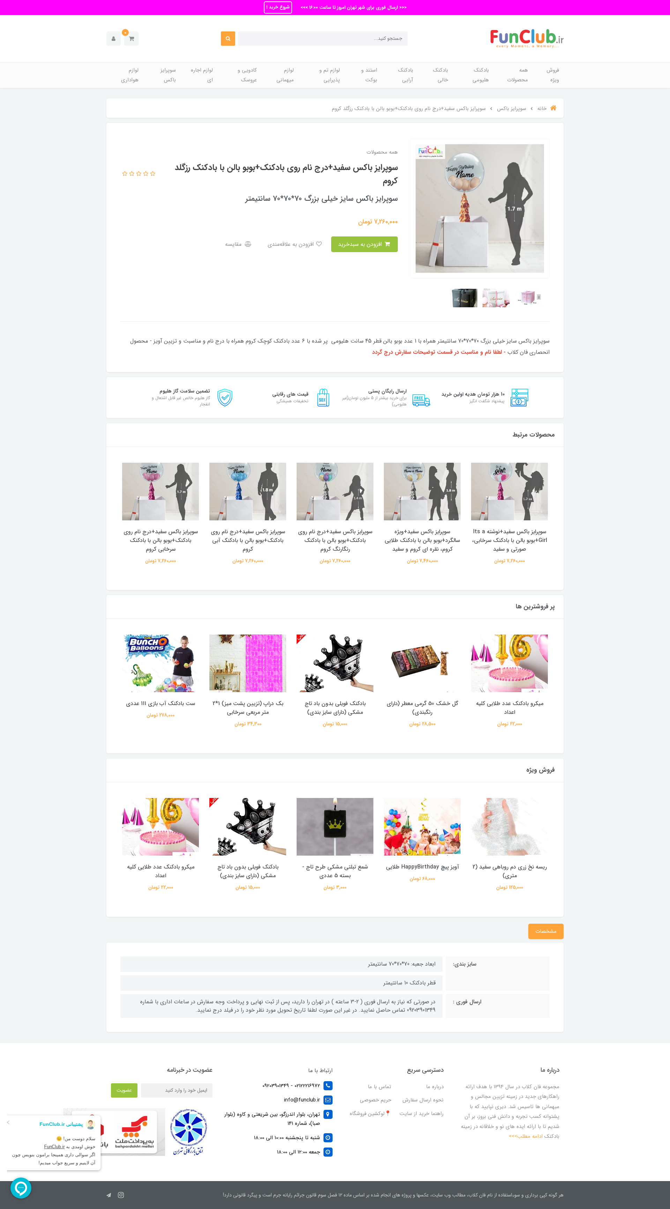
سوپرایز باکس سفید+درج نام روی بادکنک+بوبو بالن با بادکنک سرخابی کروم (161, 540)
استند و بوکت (369, 75)
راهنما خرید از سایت (422, 1113)
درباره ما (435, 1087)
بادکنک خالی (440, 75)
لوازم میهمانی (285, 75)
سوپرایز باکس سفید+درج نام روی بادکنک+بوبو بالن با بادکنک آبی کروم (248, 540)
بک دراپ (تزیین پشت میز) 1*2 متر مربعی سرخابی (248, 708)
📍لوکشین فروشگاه (370, 1113)
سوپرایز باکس (168, 75)
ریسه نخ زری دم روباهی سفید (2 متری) (509, 871)
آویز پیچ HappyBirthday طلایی (422, 867)
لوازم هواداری (130, 75)
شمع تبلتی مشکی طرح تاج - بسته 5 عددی (335, 871)
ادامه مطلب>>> (526, 1136)
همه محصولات (517, 75)
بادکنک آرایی (405, 75)
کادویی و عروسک (247, 75)
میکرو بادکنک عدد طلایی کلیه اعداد (509, 708)
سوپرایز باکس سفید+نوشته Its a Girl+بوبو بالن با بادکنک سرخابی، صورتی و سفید (509, 540)
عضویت (124, 1090)
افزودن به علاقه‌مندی (291, 244)
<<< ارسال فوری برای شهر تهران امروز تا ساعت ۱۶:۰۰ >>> (353, 7)
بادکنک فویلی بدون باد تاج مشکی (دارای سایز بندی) (335, 708)
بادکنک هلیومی (480, 75)
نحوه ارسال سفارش (423, 1100)
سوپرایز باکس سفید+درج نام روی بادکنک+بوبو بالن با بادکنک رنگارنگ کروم (335, 540)
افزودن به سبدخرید (361, 244)
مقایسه (234, 244)
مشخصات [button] (546, 931)
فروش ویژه (552, 75)
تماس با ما (379, 1087)
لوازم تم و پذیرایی (329, 75)
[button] (131, 38)
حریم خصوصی (375, 1100)
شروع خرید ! (278, 7)
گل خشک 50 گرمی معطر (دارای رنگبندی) (422, 708)
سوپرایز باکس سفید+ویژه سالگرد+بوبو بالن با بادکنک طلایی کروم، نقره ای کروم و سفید (422, 540)
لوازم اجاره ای (202, 75)
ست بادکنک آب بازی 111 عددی (160, 703)
